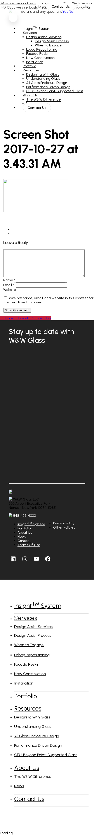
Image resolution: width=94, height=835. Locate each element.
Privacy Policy (63, 523)
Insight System (31, 524)
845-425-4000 (24, 515)
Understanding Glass (32, 726)
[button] (13, 17)
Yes (65, 11)
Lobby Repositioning (32, 655)
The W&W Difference (32, 776)
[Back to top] (1, 829)
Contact (24, 541)
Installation (23, 683)
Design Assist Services (33, 626)
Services (25, 618)
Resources (27, 708)
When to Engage (29, 644)
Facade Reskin (26, 664)
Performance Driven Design (38, 745)
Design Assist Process (32, 635)
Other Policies (64, 527)
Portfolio (24, 528)
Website (9, 290)
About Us (24, 532)
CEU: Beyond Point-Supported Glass (45, 754)
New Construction (30, 673)
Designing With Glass (32, 717)
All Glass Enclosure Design (36, 736)
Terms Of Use (28, 545)
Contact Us (61, 6)
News (21, 536)
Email (8, 285)
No (71, 11)
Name (9, 280)
